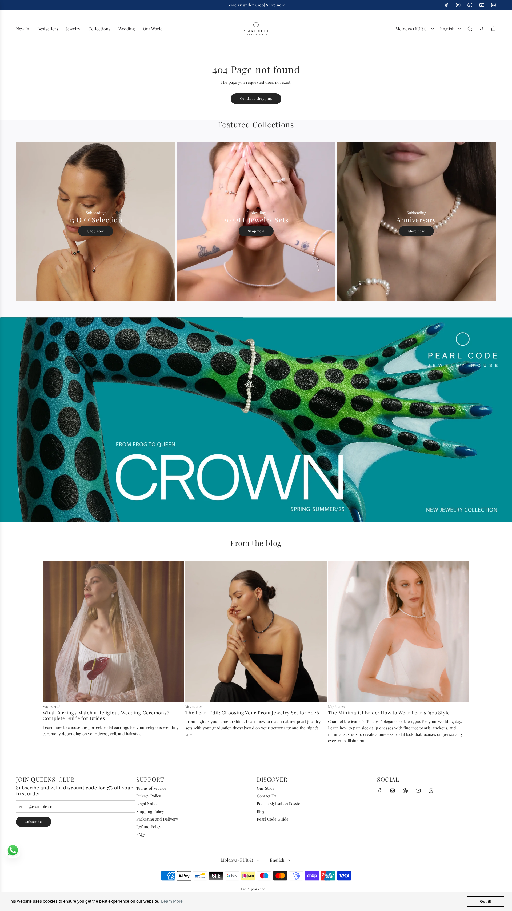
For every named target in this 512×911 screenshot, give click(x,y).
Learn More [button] (172, 901)
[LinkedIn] (493, 5)
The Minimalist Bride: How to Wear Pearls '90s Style (389, 712)
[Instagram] (458, 5)
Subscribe (33, 822)
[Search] (470, 29)
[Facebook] (446, 5)
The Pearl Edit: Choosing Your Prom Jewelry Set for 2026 (252, 712)
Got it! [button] (485, 901)
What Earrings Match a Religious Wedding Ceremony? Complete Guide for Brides (106, 715)
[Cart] (493, 29)
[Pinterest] (470, 5)
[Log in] (481, 29)
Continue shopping (256, 98)
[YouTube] (481, 5)
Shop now (275, 4)
